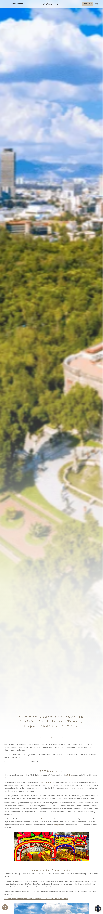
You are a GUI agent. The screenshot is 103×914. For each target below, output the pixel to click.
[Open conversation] (98, 908)
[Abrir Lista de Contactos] (5, 907)
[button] (18, 4)
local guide (57, 825)
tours (43, 819)
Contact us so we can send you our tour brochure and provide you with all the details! (36, 899)
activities (69, 775)
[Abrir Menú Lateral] (6, 4)
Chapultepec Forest (47, 782)
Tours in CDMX (39, 870)
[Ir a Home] (51, 4)
